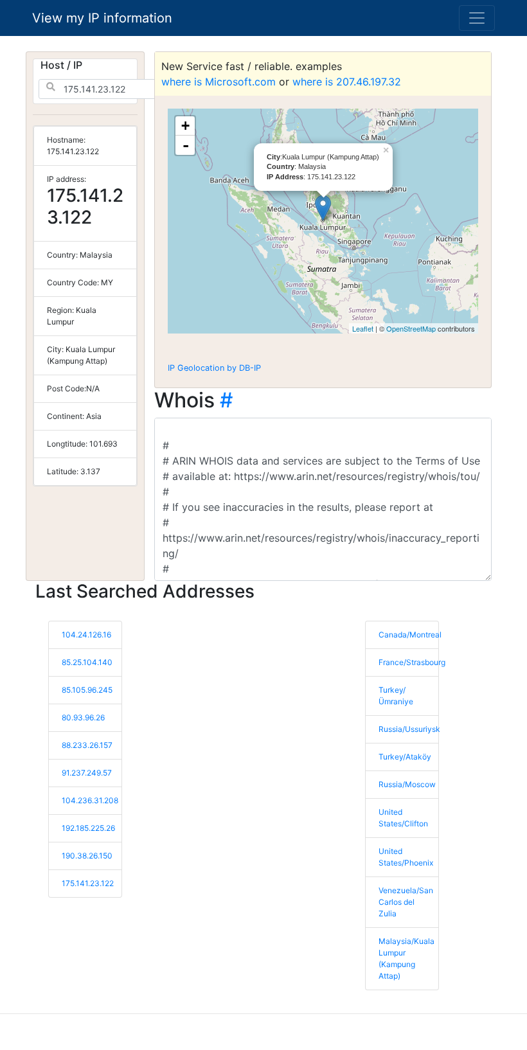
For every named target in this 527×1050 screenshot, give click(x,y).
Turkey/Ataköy (405, 756)
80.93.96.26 (83, 717)
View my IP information (102, 18)
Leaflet (362, 328)
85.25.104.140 (87, 662)
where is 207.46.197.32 (346, 81)
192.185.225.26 (88, 828)
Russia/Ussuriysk (409, 729)
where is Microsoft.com (218, 81)
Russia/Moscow (407, 784)
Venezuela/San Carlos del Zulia (406, 901)
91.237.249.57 (87, 773)
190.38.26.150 (87, 855)
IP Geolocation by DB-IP (214, 368)
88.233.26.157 (87, 745)
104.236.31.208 (90, 800)
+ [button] (185, 126)
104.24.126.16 (86, 634)
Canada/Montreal (410, 634)
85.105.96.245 (87, 690)
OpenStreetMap (411, 328)
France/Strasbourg (412, 662)
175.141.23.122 (88, 883)
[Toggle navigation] (477, 18)
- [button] (185, 145)
